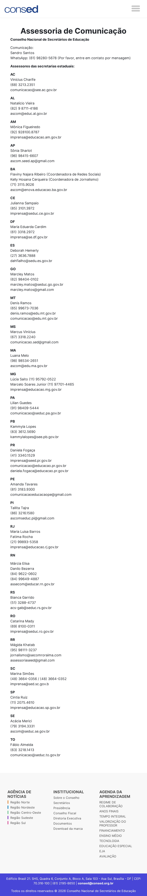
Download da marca (68, 828)
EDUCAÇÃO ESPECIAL (115, 846)
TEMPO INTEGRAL (112, 816)
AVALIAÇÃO (107, 856)
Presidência (61, 808)
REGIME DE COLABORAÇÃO (110, 804)
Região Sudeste (21, 818)
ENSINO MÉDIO (110, 836)
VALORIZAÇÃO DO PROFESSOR (112, 823)
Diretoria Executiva (67, 818)
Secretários (61, 803)
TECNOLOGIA (109, 841)
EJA (102, 851)
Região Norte (20, 802)
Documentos (62, 823)
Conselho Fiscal (64, 813)
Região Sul (18, 823)
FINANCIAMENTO (112, 830)
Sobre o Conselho (66, 798)
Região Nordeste (22, 807)
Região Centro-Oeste (25, 812)
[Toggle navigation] (135, 8)
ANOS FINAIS (108, 811)
